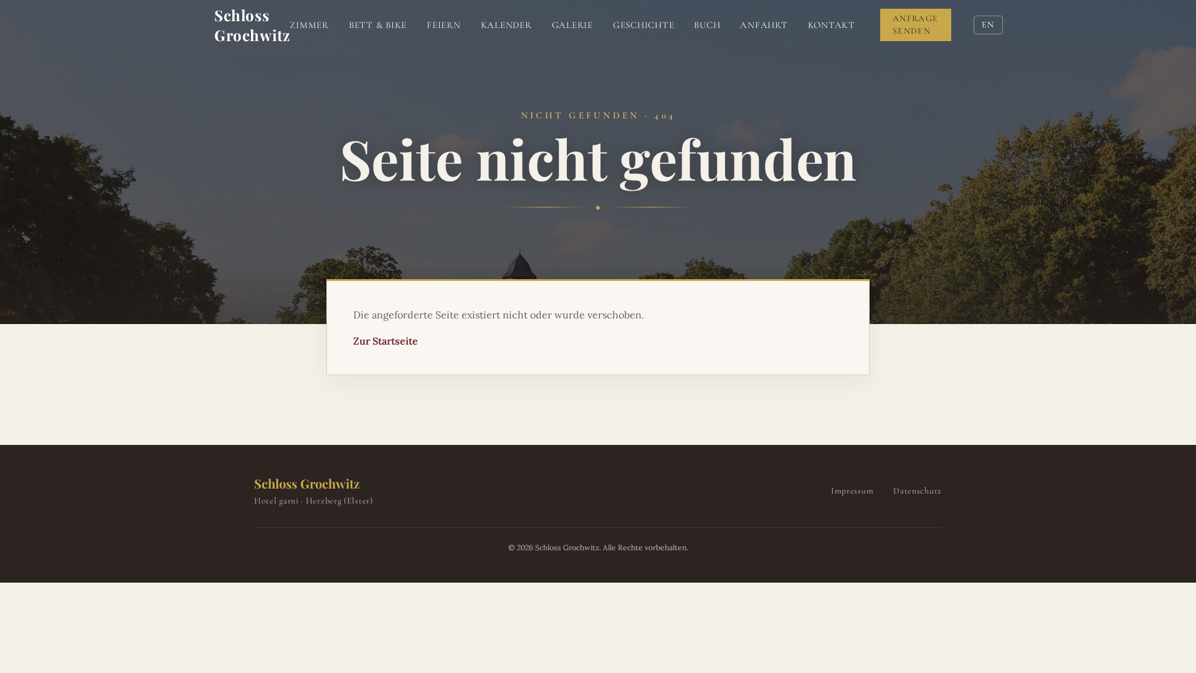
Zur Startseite (385, 341)
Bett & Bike (378, 25)
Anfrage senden (916, 24)
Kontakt (831, 25)
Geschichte (644, 25)
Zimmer (309, 25)
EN (988, 24)
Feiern (444, 25)
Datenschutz (917, 490)
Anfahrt (763, 25)
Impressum (852, 490)
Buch (707, 25)
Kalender (506, 25)
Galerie (572, 25)
